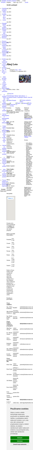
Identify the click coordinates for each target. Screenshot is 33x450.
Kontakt (3, 189)
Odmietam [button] (20, 441)
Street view (3, 191)
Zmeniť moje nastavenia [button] (19, 444)
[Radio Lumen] (30, 103)
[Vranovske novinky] (13, 104)
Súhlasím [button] (19, 437)
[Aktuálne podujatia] (3, 1)
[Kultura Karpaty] (11, 100)
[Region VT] (18, 103)
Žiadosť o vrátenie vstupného (27, 137)
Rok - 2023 (18, 69)
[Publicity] (24, 103)
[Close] (19, 112)
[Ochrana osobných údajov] (26, 101)
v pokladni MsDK (27, 118)
